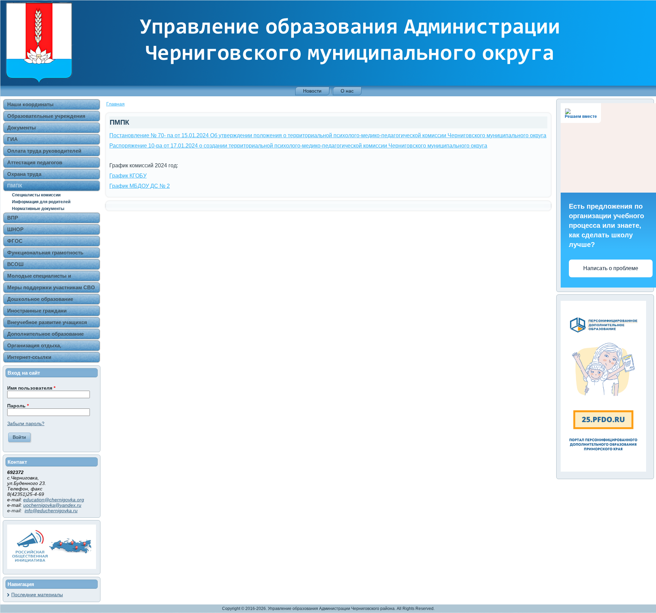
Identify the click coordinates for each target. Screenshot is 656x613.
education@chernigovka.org (53, 499)
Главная (115, 104)
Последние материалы (37, 594)
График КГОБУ (128, 176)
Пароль (18, 405)
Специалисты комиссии (36, 195)
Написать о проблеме (610, 268)
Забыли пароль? (25, 423)
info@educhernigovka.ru (51, 510)
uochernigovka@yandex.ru (52, 505)
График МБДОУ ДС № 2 (139, 186)
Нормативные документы (38, 208)
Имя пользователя (31, 388)
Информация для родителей (41, 201)
